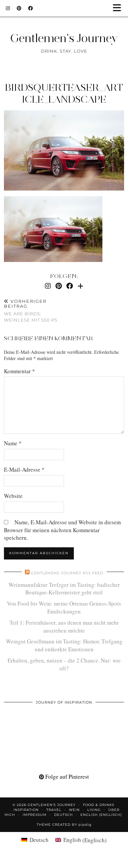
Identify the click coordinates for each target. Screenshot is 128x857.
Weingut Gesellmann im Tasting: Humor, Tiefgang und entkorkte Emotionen (64, 645)
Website (13, 496)
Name (13, 443)
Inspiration (26, 810)
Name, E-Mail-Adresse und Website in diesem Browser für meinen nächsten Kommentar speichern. (62, 530)
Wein (74, 810)
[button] (119, 8)
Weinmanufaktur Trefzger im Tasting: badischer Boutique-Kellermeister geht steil (64, 588)
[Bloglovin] (80, 285)
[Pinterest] (19, 8)
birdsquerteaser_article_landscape (64, 93)
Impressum (35, 815)
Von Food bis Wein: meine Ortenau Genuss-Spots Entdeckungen (64, 607)
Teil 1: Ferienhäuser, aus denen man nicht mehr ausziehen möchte (64, 626)
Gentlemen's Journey (64, 38)
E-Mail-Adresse (24, 469)
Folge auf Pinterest (66, 776)
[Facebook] (30, 8)
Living (94, 810)
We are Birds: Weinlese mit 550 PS (30, 311)
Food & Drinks (98, 805)
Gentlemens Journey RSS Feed (67, 573)
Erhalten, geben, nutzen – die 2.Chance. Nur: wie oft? (64, 664)
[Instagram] (8, 8)
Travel (53, 810)
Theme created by (64, 824)
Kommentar (19, 371)
